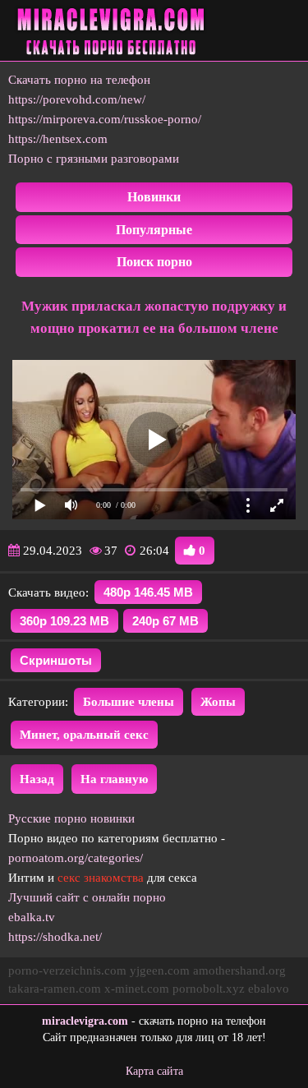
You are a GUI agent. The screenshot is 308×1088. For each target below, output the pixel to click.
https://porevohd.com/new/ (76, 99)
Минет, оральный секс (84, 734)
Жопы (218, 701)
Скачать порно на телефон (79, 79)
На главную (114, 779)
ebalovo (268, 988)
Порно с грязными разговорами (93, 158)
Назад (37, 779)
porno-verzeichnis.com (67, 970)
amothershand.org (239, 970)
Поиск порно (154, 262)
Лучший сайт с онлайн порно (87, 897)
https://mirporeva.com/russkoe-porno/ (104, 119)
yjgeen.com (160, 970)
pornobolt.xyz (208, 988)
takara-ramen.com (54, 988)
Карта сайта (154, 1071)
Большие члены (128, 701)
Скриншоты (56, 660)
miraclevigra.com (85, 1021)
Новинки (154, 197)
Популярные (154, 230)
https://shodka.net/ (55, 936)
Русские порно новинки (71, 818)
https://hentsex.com (58, 138)
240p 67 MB (165, 621)
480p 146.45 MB (148, 592)
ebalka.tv (31, 917)
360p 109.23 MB (64, 621)
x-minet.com (136, 988)
